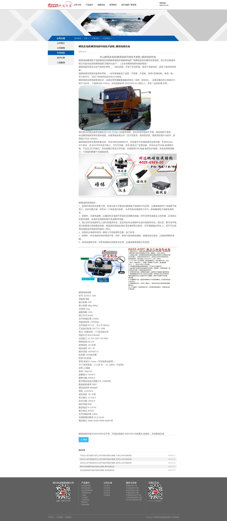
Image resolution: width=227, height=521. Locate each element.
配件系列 (84, 502)
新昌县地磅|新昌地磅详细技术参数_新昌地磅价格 (97, 470)
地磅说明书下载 (131, 486)
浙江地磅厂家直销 (129, 5)
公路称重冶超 (86, 493)
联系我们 (113, 5)
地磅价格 (101, 5)
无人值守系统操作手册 (134, 500)
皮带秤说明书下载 (132, 490)
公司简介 (61, 43)
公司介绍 (77, 5)
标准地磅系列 (86, 486)
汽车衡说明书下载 (132, 488)
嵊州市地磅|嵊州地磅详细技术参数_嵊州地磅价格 (97, 466)
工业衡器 (84, 497)
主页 (85, 38)
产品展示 (89, 5)
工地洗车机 (85, 500)
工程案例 (61, 63)
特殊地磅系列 (86, 488)
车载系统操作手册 (132, 493)
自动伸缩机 (85, 504)
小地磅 (83, 495)
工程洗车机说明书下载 (134, 497)
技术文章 (61, 58)
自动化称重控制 (86, 490)
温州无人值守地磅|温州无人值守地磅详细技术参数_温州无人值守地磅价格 (106, 463)
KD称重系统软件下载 (133, 495)
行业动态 (106, 38)
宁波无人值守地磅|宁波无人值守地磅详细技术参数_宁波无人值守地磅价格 (106, 455)
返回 (85, 440)
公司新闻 (61, 48)
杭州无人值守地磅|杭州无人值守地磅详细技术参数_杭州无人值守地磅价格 (106, 459)
